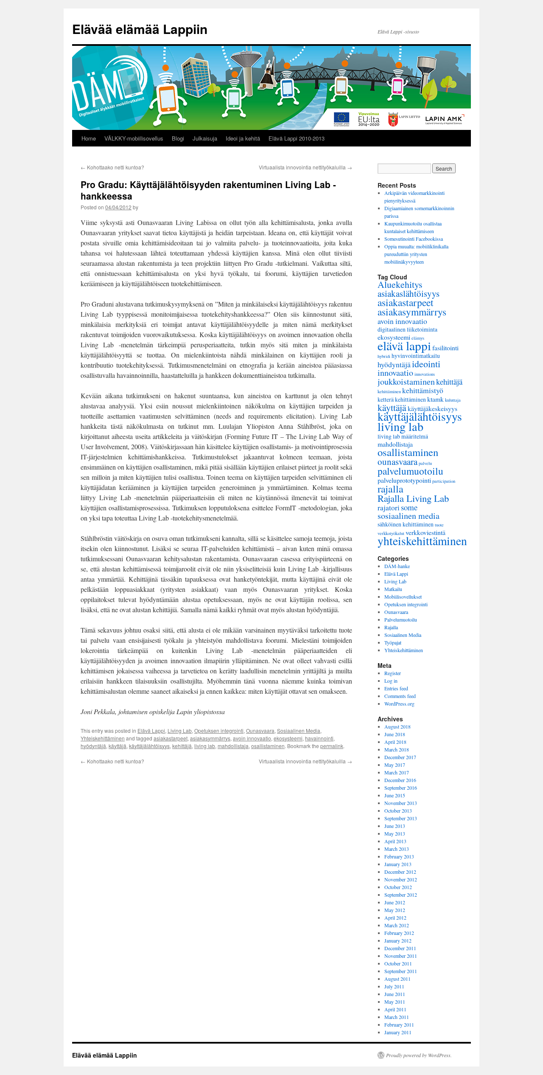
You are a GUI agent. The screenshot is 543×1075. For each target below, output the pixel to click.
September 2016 (400, 787)
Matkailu (393, 588)
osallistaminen (268, 745)
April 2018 (395, 741)
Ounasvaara (260, 730)
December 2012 (400, 871)
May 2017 (394, 764)
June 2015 (394, 795)
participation (443, 481)
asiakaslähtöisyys (408, 293)
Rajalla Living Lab (413, 498)
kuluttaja (453, 400)
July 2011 (394, 986)
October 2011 (398, 963)
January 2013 (397, 864)
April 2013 (395, 841)
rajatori (389, 507)
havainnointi (319, 738)
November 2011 (400, 955)
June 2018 (394, 734)
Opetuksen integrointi (219, 730)
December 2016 (400, 780)
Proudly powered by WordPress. (419, 1055)
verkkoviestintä (425, 532)
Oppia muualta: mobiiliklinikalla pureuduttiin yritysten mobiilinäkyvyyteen (416, 254)
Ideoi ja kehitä (243, 138)
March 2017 (396, 772)
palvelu (425, 463)
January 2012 (397, 940)
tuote (439, 525)
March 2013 (396, 848)
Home (88, 138)
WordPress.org (399, 703)
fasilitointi (445, 347)
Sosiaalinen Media (298, 730)
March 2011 (396, 1016)
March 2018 (396, 749)
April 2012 (395, 917)
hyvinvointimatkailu (416, 356)
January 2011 (397, 1032)
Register (392, 673)
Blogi (178, 138)
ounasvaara (397, 461)
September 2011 (400, 971)
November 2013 (400, 802)
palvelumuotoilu (410, 471)
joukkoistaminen (406, 381)
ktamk (435, 398)
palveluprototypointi (404, 480)
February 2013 (399, 856)
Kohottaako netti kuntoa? (112, 167)
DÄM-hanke (397, 566)
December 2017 (400, 757)
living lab (204, 745)
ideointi (426, 363)
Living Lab (180, 730)
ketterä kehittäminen (402, 399)
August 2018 (397, 726)
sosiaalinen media (408, 515)
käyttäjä (117, 745)
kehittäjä (182, 745)
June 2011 (394, 994)
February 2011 (399, 1024)
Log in (390, 680)
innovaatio (395, 372)
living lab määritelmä (403, 436)
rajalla (390, 488)
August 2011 (397, 978)
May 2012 (394, 909)
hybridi (384, 356)
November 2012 (400, 879)
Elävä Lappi (151, 730)
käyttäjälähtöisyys (149, 745)
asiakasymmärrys (210, 738)
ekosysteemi (288, 738)
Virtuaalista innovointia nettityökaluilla (305, 167)
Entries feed (396, 688)
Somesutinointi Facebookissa (413, 238)
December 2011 (400, 948)
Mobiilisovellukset (403, 596)
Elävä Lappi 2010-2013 (297, 138)
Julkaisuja (205, 138)
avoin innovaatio (252, 738)
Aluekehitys (400, 284)
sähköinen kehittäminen (406, 524)
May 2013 (394, 833)
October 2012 (398, 887)
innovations (424, 374)
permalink (331, 745)
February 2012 (399, 932)
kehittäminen (389, 391)
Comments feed (400, 695)
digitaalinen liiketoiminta (407, 329)
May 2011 (394, 1001)
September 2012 (400, 894)
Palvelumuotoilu (400, 619)
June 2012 (394, 902)
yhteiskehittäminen (422, 541)
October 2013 (398, 810)
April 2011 (395, 1009)
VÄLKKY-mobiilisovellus (133, 138)
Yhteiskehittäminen (103, 738)
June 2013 (394, 825)
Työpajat (392, 642)
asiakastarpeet (171, 738)
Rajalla (391, 627)
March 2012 (396, 925)
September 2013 (400, 818)
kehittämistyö (422, 390)
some (409, 507)
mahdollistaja (233, 745)
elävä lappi (404, 345)
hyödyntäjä (93, 745)
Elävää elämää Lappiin (139, 29)
